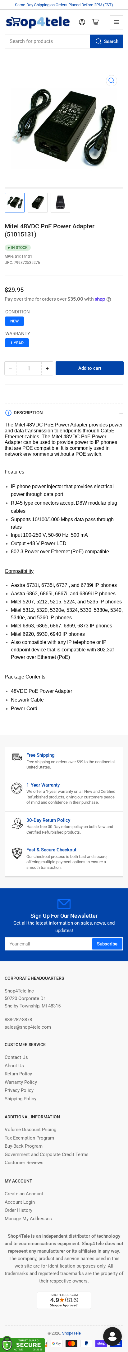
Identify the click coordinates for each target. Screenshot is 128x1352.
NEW (14, 321)
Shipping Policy (20, 1099)
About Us (14, 1066)
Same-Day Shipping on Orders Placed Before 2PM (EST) (64, 4)
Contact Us (16, 1057)
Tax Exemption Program (29, 1138)
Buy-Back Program (24, 1146)
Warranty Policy (21, 1082)
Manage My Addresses (28, 1218)
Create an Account (24, 1194)
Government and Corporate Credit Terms (47, 1154)
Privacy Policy (19, 1090)
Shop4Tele (71, 1333)
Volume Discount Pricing (30, 1129)
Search (111, 41)
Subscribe (107, 944)
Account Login (20, 1202)
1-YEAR (17, 342)
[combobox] (64, 41)
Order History (18, 1210)
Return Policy (18, 1074)
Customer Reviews (24, 1162)
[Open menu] (116, 22)
